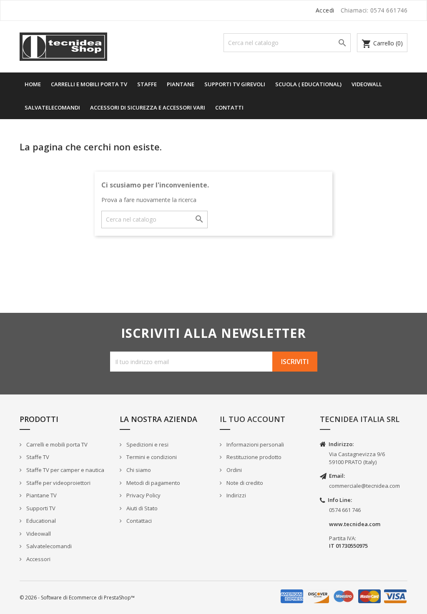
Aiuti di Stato (141, 508)
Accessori (37, 559)
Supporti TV (40, 508)
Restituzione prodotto (253, 457)
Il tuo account (252, 419)
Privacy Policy (143, 495)
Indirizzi (235, 495)
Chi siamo (138, 470)
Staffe (147, 84)
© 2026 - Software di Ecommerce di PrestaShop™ (77, 597)
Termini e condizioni (151, 457)
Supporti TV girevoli (234, 84)
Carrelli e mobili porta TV (56, 444)
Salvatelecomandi (52, 107)
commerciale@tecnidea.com (364, 485)
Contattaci (138, 520)
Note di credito (244, 483)
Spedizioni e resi (146, 444)
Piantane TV (41, 495)
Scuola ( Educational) (308, 84)
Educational (40, 520)
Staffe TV (37, 457)
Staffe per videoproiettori (57, 483)
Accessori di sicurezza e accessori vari (147, 107)
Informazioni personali (254, 444)
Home (33, 84)
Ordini (233, 470)
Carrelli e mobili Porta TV (89, 84)
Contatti (229, 107)
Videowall (367, 84)
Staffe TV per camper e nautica (64, 470)
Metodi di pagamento (152, 483)
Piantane (180, 84)
